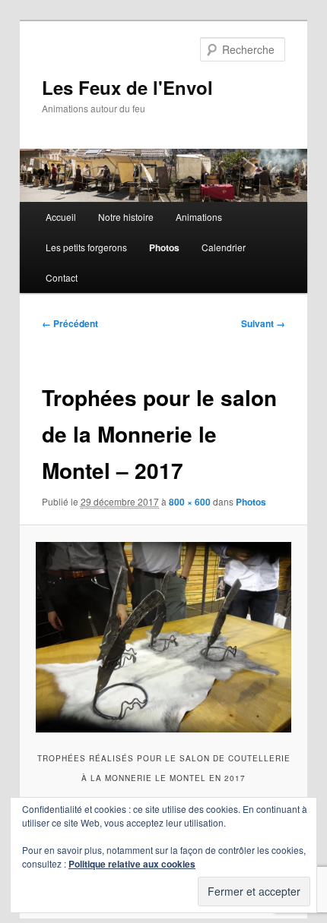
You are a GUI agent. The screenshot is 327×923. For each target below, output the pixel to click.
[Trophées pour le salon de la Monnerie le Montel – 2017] (163, 637)
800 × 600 (190, 502)
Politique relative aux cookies (131, 864)
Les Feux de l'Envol (127, 87)
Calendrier (224, 247)
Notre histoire (126, 216)
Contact (62, 277)
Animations (199, 216)
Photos (164, 247)
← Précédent (70, 323)
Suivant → (263, 323)
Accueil (61, 216)
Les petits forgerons (86, 247)
